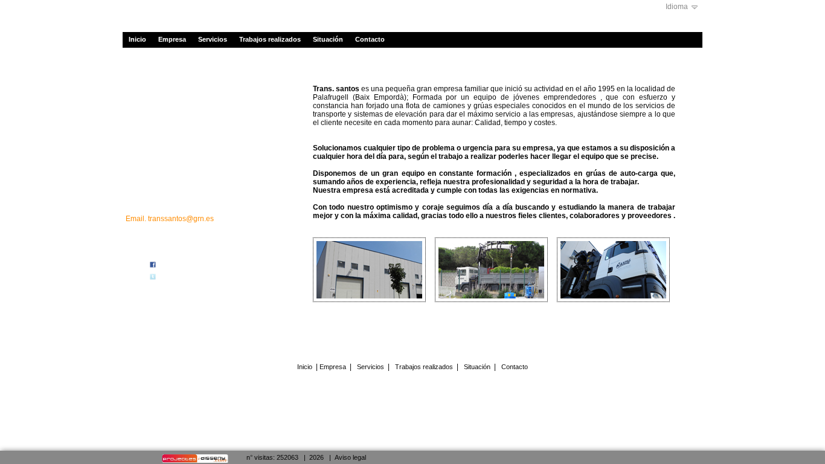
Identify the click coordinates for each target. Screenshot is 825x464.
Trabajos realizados (270, 39)
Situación (328, 39)
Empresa (172, 39)
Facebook (173, 265)
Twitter (167, 277)
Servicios (212, 39)
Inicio (137, 39)
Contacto (370, 39)
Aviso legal (350, 457)
